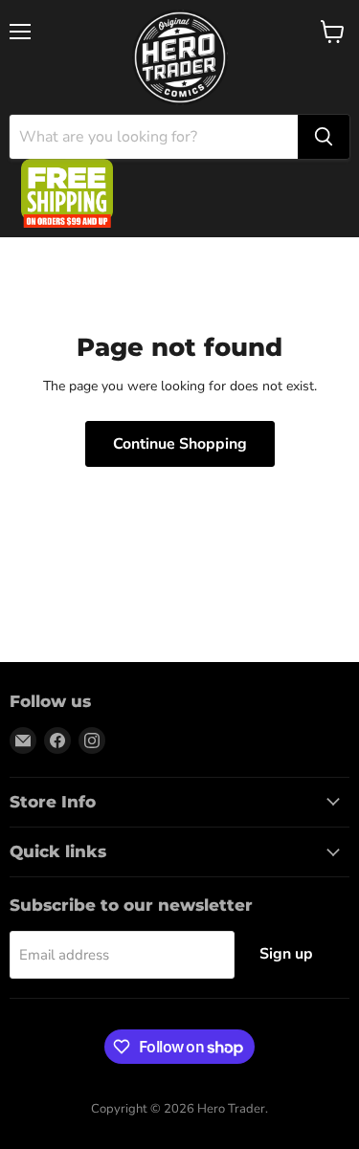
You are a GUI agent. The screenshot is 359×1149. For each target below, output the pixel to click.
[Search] (323, 137)
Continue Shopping (180, 443)
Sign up (286, 953)
